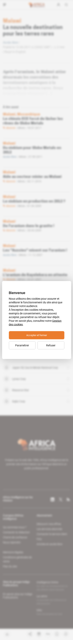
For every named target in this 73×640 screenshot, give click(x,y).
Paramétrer (22, 345)
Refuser (50, 345)
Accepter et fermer (36, 335)
